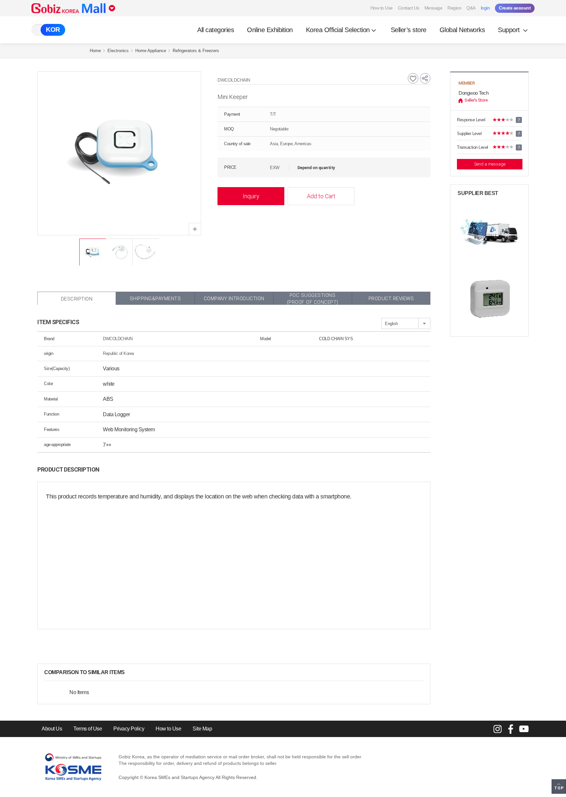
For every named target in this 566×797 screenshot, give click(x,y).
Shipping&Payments (155, 298)
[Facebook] (511, 729)
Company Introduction (234, 298)
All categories (215, 29)
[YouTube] (524, 729)
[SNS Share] (425, 78)
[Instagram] (497, 729)
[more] (130, 672)
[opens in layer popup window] (195, 229)
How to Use (381, 7)
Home (95, 50)
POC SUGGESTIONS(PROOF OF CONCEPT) (312, 298)
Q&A (471, 7)
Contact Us (408, 7)
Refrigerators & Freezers (196, 50)
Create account (515, 7)
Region (454, 7)
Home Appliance (150, 50)
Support (509, 29)
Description (77, 299)
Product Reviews (391, 298)
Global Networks (462, 29)
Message (433, 7)
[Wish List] (413, 78)
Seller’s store (408, 29)
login (485, 7)
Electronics (118, 50)
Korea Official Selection (338, 29)
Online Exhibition (270, 29)
